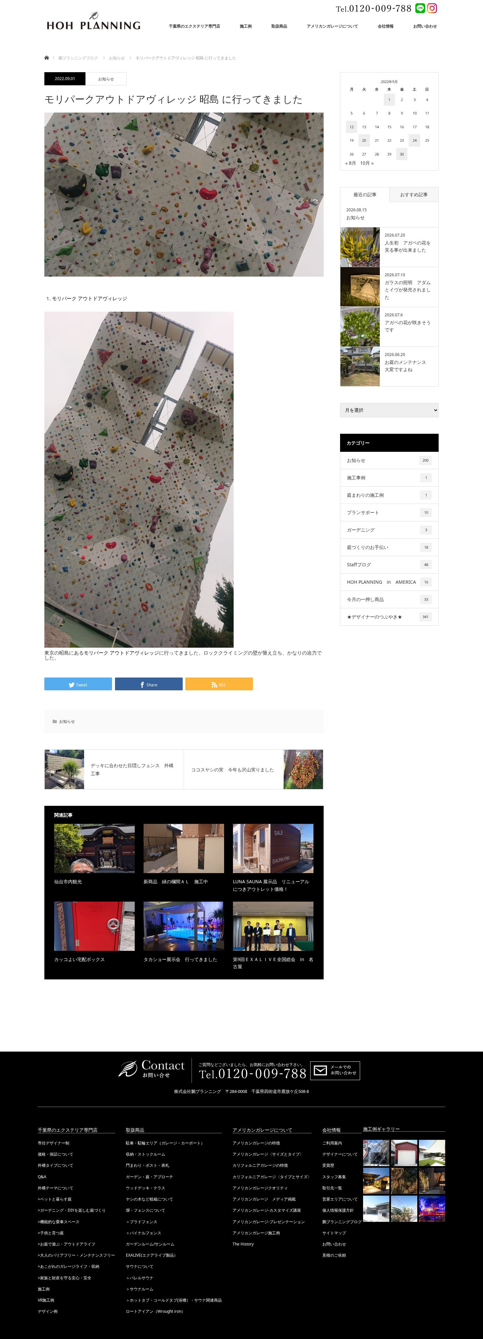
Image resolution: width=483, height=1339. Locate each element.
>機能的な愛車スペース (59, 1221)
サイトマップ (334, 1233)
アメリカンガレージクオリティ (260, 1188)
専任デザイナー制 (53, 1143)
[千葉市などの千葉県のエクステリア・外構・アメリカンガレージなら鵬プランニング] (93, 21)
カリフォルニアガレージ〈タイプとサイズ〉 (272, 1177)
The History (243, 1244)
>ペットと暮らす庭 (55, 1199)
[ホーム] (46, 50)
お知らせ (106, 79)
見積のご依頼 (334, 1255)
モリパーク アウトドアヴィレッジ (89, 298)
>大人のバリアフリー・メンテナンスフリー (76, 1255)
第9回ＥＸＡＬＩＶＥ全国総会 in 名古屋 (273, 963)
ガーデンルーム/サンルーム (150, 1244)
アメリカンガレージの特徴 (256, 1143)
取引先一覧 (332, 1188)
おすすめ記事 (414, 194)
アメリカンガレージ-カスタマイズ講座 (267, 1210)
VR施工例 (46, 1300)
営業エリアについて (340, 1199)
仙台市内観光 (68, 881)
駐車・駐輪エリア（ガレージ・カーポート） (165, 1143)
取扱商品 (279, 26)
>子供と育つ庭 (51, 1233)
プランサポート (387, 512)
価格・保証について (55, 1154)
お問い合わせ (425, 26)
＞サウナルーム (139, 1289)
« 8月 (350, 163)
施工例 (246, 26)
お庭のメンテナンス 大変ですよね (408, 365)
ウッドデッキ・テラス (145, 1188)
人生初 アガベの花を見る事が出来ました (408, 246)
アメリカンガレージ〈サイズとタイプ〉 (268, 1154)
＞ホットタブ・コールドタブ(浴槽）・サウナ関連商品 (174, 1300)
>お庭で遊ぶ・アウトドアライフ (66, 1244)
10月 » (367, 163)
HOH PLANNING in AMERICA (387, 582)
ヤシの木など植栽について (149, 1199)
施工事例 (387, 477)
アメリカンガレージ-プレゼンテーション (269, 1221)
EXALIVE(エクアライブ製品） (152, 1255)
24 (415, 140)
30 (402, 154)
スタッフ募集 (334, 1177)
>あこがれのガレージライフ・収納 (68, 1266)
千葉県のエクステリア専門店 (194, 26)
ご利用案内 (332, 1143)
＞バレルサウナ (139, 1278)
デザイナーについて (340, 1154)
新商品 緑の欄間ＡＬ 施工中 (176, 881)
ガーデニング (387, 530)
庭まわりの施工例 (387, 495)
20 (364, 140)
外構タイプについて (55, 1165)
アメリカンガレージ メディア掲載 (264, 1199)
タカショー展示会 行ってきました (180, 959)
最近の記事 (365, 194)
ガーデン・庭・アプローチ (149, 1177)
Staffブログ (387, 564)
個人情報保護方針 (338, 1210)
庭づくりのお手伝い (387, 547)
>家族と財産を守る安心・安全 (64, 1278)
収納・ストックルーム (145, 1154)
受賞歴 (328, 1165)
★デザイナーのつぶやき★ (387, 617)
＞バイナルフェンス (143, 1233)
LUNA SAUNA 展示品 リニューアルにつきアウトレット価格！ (271, 885)
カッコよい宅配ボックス (79, 959)
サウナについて (139, 1266)
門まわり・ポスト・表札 (147, 1165)
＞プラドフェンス (141, 1221)
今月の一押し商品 (387, 599)
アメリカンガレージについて (332, 26)
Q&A (42, 1177)
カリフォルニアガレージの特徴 (260, 1165)
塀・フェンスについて (145, 1210)
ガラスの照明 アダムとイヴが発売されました (408, 289)
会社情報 (386, 26)
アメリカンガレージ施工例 (256, 1233)
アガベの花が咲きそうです (408, 326)
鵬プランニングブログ (342, 1221)
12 (352, 126)
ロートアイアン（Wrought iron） (155, 1311)
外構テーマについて (55, 1188)
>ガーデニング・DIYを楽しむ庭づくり (72, 1210)
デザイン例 (48, 1311)
